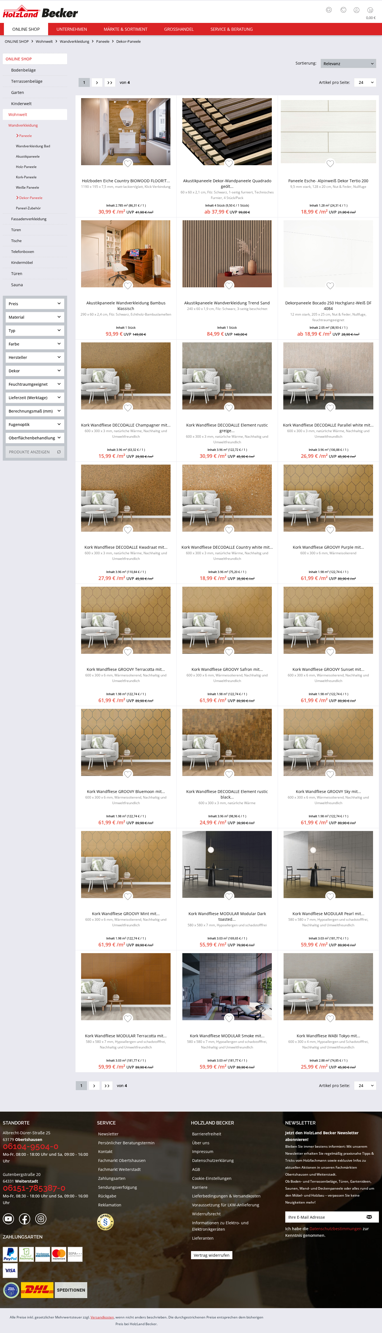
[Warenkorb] (371, 10)
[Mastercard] (58, 1254)
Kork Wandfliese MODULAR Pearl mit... (328, 919)
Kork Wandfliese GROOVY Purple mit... (328, 549)
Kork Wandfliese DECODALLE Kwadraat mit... (126, 552)
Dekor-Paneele (30, 197)
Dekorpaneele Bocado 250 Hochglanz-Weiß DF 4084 (328, 311)
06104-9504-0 (30, 1146)
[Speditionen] (71, 1290)
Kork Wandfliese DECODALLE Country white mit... (227, 552)
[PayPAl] (10, 1254)
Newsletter (108, 1134)
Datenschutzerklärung (213, 1160)
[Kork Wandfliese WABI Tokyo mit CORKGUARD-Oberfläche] (328, 986)
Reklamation (109, 1204)
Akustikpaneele (28, 156)
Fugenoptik (19, 424)
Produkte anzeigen (29, 451)
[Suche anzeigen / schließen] (328, 10)
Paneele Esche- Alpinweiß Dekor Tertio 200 (328, 183)
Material (16, 317)
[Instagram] (42, 1219)
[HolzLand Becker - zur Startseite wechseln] (40, 12)
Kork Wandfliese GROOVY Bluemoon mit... (125, 797)
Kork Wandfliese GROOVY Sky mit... (328, 797)
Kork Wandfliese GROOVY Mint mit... (125, 919)
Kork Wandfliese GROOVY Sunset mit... (328, 675)
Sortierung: (306, 63)
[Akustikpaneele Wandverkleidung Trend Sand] (227, 253)
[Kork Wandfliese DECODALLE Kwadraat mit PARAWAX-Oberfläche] (126, 498)
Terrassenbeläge (27, 81)
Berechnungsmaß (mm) (31, 411)
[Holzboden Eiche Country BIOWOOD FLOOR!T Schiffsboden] (126, 131)
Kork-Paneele (26, 177)
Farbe (14, 344)
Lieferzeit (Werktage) (28, 397)
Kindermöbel (22, 262)
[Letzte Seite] (109, 82)
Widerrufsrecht (206, 1213)
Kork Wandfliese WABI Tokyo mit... (328, 1041)
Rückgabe (107, 1196)
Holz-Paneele (26, 166)
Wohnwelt (17, 114)
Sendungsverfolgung (117, 1187)
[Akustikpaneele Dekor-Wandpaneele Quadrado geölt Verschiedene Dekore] (227, 131)
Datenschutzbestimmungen (336, 1228)
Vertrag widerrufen (212, 1255)
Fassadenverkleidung (28, 218)
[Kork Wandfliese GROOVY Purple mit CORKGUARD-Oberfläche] (328, 498)
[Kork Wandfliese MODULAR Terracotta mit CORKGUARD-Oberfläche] (126, 986)
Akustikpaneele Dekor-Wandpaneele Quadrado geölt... (227, 189)
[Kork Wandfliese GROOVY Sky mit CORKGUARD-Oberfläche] (328, 742)
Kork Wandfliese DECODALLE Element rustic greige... (227, 433)
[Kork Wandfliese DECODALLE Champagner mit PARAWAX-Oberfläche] (126, 375)
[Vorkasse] (42, 1254)
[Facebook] (26, 1219)
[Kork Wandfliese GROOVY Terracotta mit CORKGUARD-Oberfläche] (126, 620)
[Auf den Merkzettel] (128, 164)
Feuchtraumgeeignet (28, 384)
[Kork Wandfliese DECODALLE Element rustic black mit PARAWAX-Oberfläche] (227, 742)
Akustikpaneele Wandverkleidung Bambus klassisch (126, 308)
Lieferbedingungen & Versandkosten (226, 1196)
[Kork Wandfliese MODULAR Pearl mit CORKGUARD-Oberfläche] (328, 864)
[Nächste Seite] (97, 82)
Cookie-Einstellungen (212, 1178)
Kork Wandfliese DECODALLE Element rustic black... (227, 797)
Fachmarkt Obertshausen (122, 1160)
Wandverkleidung (23, 125)
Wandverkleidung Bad (33, 146)
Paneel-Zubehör (28, 208)
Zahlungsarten (112, 1178)
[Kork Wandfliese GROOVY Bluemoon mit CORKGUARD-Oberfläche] (126, 742)
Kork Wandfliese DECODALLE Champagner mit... (126, 430)
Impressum (202, 1151)
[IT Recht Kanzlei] (108, 1222)
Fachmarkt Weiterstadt (119, 1169)
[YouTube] (10, 1219)
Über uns (200, 1142)
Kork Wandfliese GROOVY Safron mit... (227, 675)
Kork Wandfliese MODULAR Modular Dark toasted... (227, 919)
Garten (17, 92)
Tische (16, 240)
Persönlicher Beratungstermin (126, 1142)
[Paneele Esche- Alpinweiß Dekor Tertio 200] (328, 131)
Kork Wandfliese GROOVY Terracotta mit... (125, 675)
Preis (13, 303)
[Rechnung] (26, 1254)
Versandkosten (102, 1317)
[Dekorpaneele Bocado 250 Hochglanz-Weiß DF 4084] (328, 253)
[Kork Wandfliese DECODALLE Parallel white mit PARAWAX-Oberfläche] (328, 375)
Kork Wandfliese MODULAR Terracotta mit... (126, 1041)
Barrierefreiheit (206, 1134)
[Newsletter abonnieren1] (369, 1217)
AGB (196, 1169)
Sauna (17, 284)
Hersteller (18, 357)
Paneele (25, 135)
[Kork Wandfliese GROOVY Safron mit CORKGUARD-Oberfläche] (227, 620)
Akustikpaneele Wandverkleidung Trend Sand (227, 305)
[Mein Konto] (357, 10)
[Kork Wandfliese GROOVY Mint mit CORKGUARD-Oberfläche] (126, 864)
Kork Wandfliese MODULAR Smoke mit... (227, 1041)
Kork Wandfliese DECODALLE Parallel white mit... (328, 430)
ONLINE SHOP (19, 58)
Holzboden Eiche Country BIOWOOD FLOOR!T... (126, 183)
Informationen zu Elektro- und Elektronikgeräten (220, 1226)
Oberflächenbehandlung (32, 438)
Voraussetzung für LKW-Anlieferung (225, 1204)
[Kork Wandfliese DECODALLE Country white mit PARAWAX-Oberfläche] (227, 498)
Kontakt (105, 1151)
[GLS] (11, 1290)
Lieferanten (203, 1238)
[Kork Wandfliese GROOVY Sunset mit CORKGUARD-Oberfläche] (328, 620)
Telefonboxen (22, 251)
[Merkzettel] (343, 10)
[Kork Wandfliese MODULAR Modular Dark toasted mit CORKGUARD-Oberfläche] (227, 864)
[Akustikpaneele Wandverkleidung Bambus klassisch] (126, 253)
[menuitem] (330, 9)
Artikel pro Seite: (334, 82)
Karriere (199, 1187)
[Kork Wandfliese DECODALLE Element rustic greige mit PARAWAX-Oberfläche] (227, 375)
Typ (12, 330)
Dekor (14, 370)
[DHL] (37, 1290)
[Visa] (10, 1270)
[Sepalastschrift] (75, 1254)
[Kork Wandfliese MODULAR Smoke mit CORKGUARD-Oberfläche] (227, 986)
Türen (16, 229)
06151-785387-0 (34, 1188)
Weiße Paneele (27, 187)
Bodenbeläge (23, 70)
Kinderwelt (21, 103)
